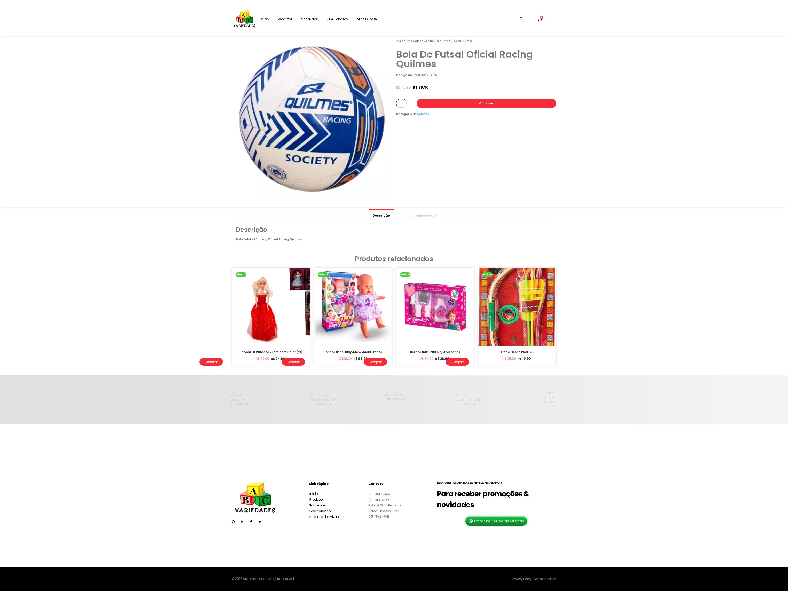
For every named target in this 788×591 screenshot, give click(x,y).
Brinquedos (413, 41)
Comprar (486, 103)
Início (399, 41)
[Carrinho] (540, 19)
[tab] (381, 214)
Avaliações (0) (424, 215)
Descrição (381, 215)
